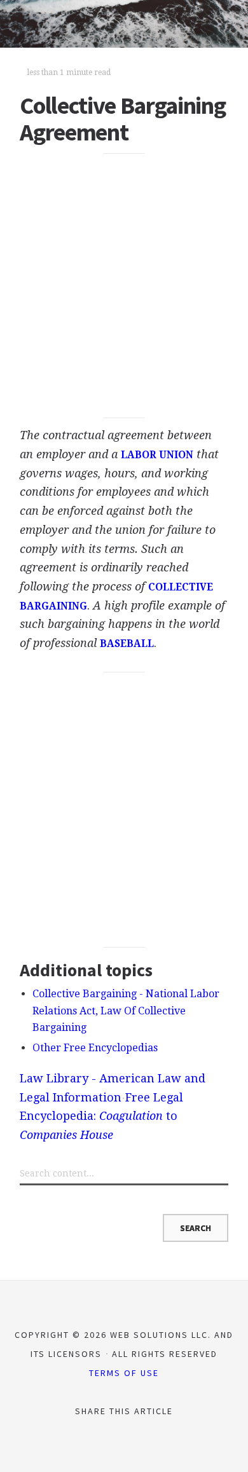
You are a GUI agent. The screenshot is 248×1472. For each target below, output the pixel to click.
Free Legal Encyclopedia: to (101, 1116)
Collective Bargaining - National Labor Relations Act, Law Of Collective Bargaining (125, 1010)
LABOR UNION (157, 455)
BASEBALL (127, 644)
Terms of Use (124, 1373)
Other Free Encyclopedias (95, 1048)
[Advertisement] (124, 285)
